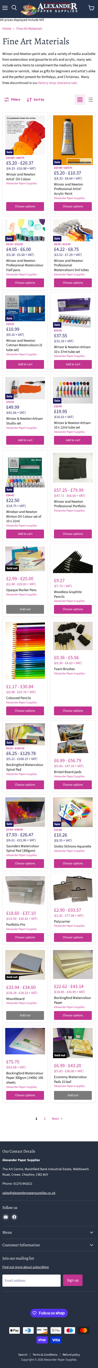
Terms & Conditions (45, 1355)
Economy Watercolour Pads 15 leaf (70, 1079)
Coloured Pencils (18, 698)
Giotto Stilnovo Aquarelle (72, 846)
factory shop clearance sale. (58, 83)
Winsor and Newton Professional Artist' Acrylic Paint (68, 189)
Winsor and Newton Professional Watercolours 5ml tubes (71, 265)
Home (6, 29)
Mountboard (15, 998)
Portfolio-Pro (15, 924)
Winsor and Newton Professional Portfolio (70, 504)
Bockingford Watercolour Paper (72, 1000)
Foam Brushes (64, 669)
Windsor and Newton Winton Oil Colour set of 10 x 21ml (23, 516)
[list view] (90, 99)
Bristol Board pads (67, 771)
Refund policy (71, 1355)
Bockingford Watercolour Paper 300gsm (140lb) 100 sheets (24, 1078)
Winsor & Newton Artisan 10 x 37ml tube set (72, 349)
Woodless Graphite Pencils (68, 594)
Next (55, 1118)
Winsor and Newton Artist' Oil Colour (20, 177)
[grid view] (80, 99)
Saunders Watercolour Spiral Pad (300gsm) (22, 848)
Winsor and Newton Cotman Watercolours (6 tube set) (24, 345)
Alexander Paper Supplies (21, 183)
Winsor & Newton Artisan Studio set (24, 421)
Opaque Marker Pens (21, 590)
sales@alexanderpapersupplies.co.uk (28, 1193)
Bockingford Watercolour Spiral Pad (24, 767)
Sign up (73, 1280)
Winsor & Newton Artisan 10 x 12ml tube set (72, 425)
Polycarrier (62, 921)
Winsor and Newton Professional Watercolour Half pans (24, 265)
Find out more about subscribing (25, 1267)
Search (22, 1355)
